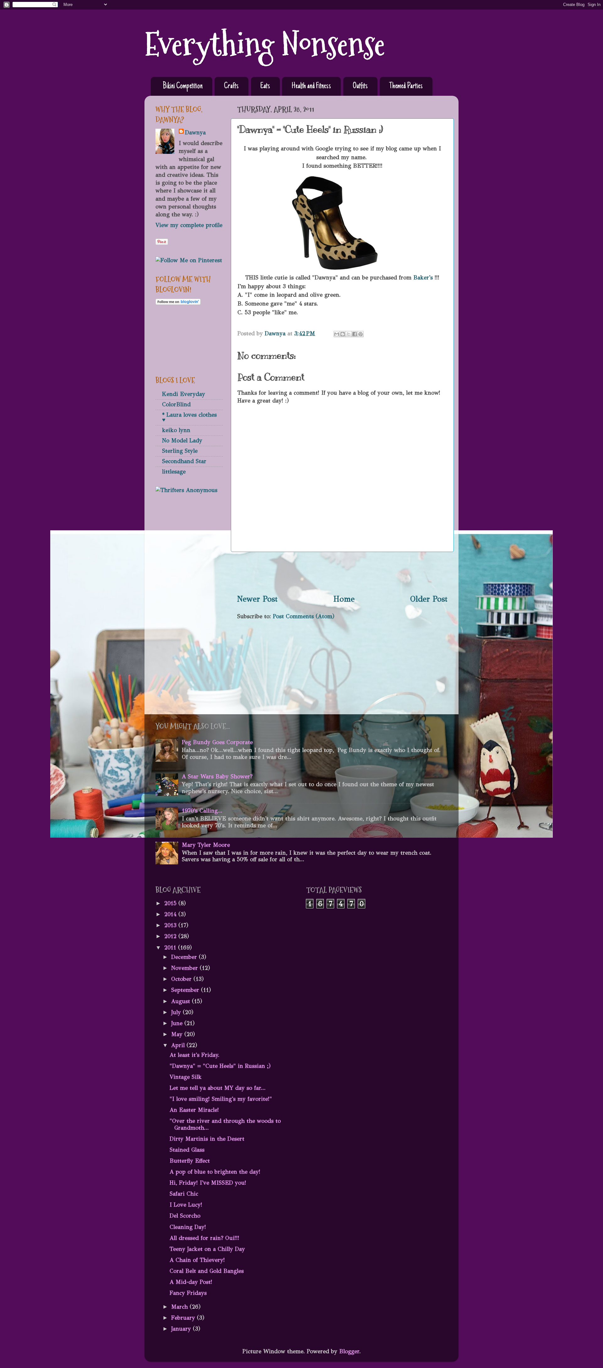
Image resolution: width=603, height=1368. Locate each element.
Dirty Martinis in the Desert (207, 1138)
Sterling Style (180, 450)
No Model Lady (182, 440)
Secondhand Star (184, 461)
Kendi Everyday (183, 394)
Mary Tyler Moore (206, 844)
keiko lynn (176, 430)
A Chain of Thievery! (197, 1260)
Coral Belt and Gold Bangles (207, 1271)
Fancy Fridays (188, 1293)
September (186, 990)
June (177, 1023)
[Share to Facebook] (354, 334)
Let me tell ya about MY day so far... (218, 1087)
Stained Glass (187, 1149)
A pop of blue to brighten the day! (215, 1171)
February (184, 1317)
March (180, 1306)
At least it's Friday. (195, 1055)
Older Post (429, 599)
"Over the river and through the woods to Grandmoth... (225, 1124)
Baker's (422, 277)
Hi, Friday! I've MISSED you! (208, 1182)
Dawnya (195, 132)
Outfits (360, 86)
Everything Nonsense (264, 44)
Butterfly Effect (190, 1160)
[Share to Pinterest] (360, 334)
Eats (265, 86)
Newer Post (257, 599)
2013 (171, 925)
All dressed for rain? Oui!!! (204, 1238)
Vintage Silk (186, 1076)
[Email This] (337, 334)
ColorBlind (176, 404)
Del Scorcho (185, 1215)
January (182, 1328)
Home (344, 599)
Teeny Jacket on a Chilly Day (207, 1249)
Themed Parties (406, 86)
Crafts (231, 86)
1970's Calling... (202, 810)
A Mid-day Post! (191, 1282)
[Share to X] (348, 334)
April (179, 1045)
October (182, 979)
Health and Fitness (311, 86)
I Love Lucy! (186, 1204)
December (185, 957)
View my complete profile (188, 225)
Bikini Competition (183, 86)
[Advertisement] (342, 572)
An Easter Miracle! (194, 1109)
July (177, 1012)
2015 (171, 903)
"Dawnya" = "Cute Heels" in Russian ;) (220, 1065)
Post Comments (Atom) (303, 616)
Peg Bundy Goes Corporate (217, 742)
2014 (171, 914)
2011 (171, 947)
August (181, 1001)
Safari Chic (184, 1193)
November (185, 968)
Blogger (349, 1351)
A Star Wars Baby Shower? (217, 776)
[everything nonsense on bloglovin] (178, 303)
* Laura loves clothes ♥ (189, 417)
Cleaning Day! (188, 1227)
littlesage (174, 471)
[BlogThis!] (343, 334)
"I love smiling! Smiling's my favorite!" (221, 1098)
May (177, 1034)
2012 (171, 936)
